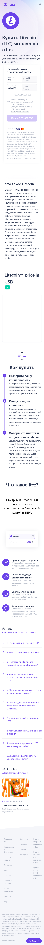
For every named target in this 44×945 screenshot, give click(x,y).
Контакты (7, 896)
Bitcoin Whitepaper (8, 940)
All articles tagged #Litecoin (15, 772)
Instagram (24, 854)
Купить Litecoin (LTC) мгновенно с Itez (37, 857)
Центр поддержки (8, 889)
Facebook (24, 839)
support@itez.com (8, 935)
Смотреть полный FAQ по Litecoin (19, 632)
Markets (5, 801)
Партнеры (8, 865)
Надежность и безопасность (9, 849)
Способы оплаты (7, 858)
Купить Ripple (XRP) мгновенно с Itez (37, 872)
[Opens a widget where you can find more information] (34, 941)
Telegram (23, 844)
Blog (5, 901)
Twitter (23, 849)
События (7, 875)
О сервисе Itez (8, 840)
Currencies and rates (8, 882)
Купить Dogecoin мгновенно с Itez (37, 843)
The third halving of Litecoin (15, 805)
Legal (6, 870)
